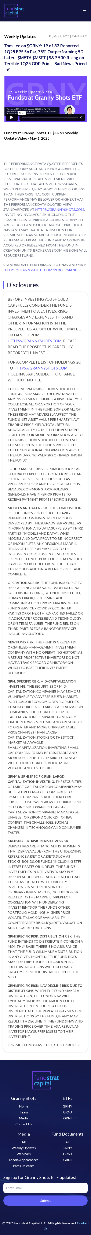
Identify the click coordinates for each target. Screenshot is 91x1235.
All (24, 1142)
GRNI (67, 1118)
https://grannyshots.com (59, 209)
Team (24, 1112)
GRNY (67, 1106)
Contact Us (23, 1124)
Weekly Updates (23, 1148)
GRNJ (67, 1112)
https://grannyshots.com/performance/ (42, 270)
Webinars (24, 1154)
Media (23, 1118)
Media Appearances (23, 1160)
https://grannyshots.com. (35, 340)
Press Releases (23, 1166)
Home (23, 1106)
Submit (45, 1200)
